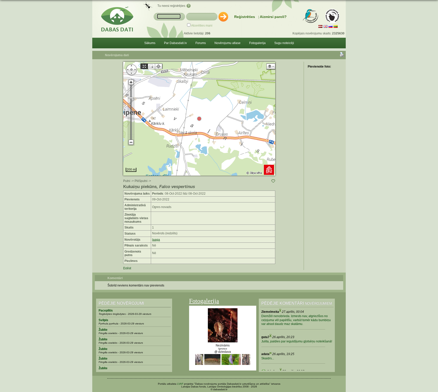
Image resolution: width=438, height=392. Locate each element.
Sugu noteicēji (284, 43)
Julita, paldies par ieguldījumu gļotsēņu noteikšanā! (296, 341)
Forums (200, 43)
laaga (156, 239)
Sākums (149, 43)
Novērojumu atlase (227, 43)
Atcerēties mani (201, 25)
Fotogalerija (257, 43)
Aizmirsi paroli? (273, 17)
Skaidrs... (267, 358)
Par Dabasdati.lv (175, 43)
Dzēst (127, 268)
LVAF (180, 383)
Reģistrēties (244, 17)
